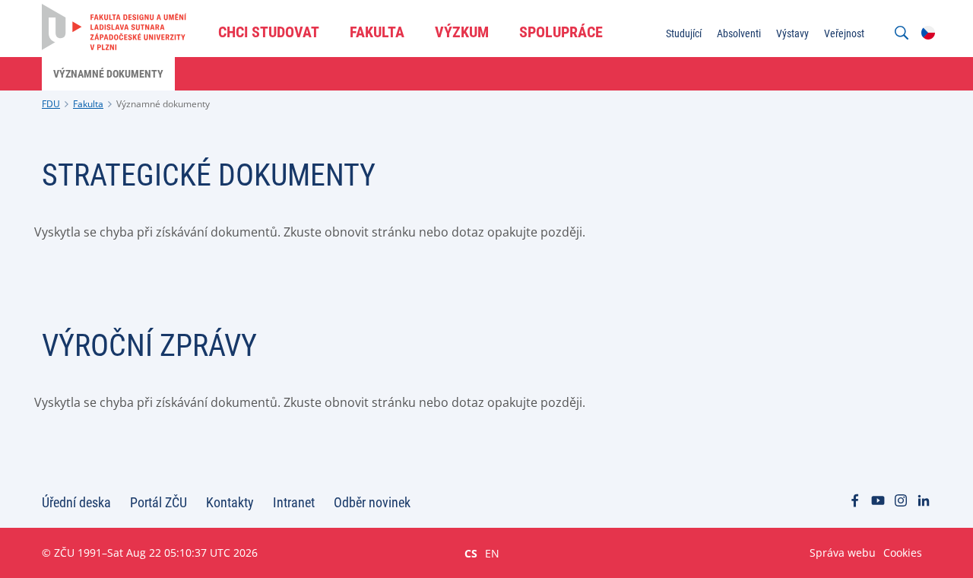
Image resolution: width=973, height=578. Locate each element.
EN (492, 553)
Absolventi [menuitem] (739, 33)
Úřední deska (76, 502)
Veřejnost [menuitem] (844, 33)
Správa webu (843, 552)
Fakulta (88, 103)
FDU (51, 103)
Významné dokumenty (163, 103)
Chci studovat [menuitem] (268, 32)
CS (470, 553)
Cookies (902, 552)
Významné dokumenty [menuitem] (108, 74)
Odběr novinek (372, 502)
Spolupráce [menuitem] (561, 32)
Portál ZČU (158, 502)
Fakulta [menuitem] (377, 32)
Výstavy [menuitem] (792, 33)
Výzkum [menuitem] (462, 32)
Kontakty (230, 502)
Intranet (294, 502)
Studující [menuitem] (684, 33)
